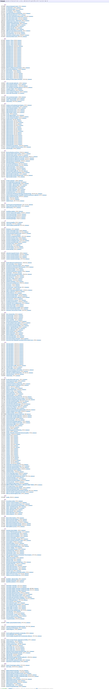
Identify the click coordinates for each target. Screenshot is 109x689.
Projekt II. (8, 437)
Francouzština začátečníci (11, 190)
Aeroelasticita (9, 10)
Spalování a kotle (9, 560)
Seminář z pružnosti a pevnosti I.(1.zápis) (14, 540)
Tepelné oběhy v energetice (12, 607)
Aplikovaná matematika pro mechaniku (14, 30)
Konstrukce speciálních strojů (12, 242)
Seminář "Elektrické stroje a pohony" (14, 531)
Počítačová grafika (10, 395)
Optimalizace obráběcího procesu (13, 371)
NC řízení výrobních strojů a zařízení (13, 322)
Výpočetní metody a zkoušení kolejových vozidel (16, 651)
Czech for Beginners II (10, 90)
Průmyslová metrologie (11, 477)
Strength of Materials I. (11, 563)
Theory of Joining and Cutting (12, 615)
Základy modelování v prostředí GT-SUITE (15, 673)
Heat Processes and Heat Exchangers (14, 204)
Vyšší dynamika (9, 654)
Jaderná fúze (9, 223)
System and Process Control (12, 573)
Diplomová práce (9, 121)
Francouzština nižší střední (11, 186)
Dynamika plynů (9, 148)
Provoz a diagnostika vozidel (12, 473)
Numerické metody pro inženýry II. (13, 338)
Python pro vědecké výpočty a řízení (13, 493)
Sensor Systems (9, 541)
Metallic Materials (10, 293)
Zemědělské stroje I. (10, 685)
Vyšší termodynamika (10, 658)
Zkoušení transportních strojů (12, 686)
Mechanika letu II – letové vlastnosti (13, 287)
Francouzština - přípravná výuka (12, 185)
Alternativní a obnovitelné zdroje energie (15, 16)
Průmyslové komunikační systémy (13, 480)
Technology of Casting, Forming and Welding (15, 598)
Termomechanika (10, 613)
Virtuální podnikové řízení (11, 644)
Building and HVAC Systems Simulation (14, 79)
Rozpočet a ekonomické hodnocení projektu (15, 505)
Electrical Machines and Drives (12, 152)
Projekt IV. (8, 461)
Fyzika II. (8, 199)
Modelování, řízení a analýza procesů (14, 303)
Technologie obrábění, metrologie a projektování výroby (18, 588)
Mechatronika (9, 288)
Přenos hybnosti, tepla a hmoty (12, 483)
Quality (7, 497)
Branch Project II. (9, 73)
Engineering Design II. (11, 166)
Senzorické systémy (10, 543)
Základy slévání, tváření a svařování (13, 679)
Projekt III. (8, 455)
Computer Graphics (10, 88)
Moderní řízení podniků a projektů (13, 307)
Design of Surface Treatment (12, 118)
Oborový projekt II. (10, 343)
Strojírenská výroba (10, 565)
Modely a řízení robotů (11, 306)
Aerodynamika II (9, 7)
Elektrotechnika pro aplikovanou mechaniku (15, 158)
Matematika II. (9, 272)
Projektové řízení (10, 470)
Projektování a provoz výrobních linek (14, 466)
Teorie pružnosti (9, 601)
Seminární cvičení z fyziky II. (12, 530)
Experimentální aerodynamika (12, 173)
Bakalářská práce (10, 46)
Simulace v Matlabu (10, 547)
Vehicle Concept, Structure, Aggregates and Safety (17, 639)
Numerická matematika (11, 337)
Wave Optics (9, 666)
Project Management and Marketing (14, 430)
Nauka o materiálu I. (10, 319)
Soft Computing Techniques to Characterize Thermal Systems (19, 554)
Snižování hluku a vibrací (11, 552)
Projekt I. (8, 431)
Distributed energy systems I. (12, 145)
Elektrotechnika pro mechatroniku (13, 160)
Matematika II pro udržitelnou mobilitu (14, 274)
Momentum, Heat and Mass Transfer (14, 310)
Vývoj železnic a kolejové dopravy (13, 661)
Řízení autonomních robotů (11, 520)
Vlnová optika (9, 645)
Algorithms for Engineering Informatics (14, 13)
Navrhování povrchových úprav (12, 321)
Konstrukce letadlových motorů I (13, 240)
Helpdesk (10, 688)
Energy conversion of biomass (12, 165)
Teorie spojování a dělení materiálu (13, 604)
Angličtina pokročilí (10, 27)
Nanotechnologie (10, 315)
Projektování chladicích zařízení (13, 467)
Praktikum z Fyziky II (10, 412)
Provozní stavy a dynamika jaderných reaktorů (15, 476)
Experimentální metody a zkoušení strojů (14, 175)
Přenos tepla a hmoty (10, 486)
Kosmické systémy (10, 247)
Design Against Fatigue (11, 115)
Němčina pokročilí (10, 331)
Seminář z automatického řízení (13, 533)
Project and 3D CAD (10, 425)
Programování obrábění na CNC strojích (14, 422)
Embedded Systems (10, 162)
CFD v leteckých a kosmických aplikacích (14, 87)
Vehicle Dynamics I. (10, 641)
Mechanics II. (9, 284)
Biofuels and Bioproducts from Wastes (14, 67)
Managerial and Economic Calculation (14, 271)
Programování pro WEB (11, 424)
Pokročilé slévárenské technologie (13, 404)
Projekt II (8, 435)
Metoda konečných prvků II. (12, 295)
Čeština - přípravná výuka (11, 99)
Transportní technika (10, 618)
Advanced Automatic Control (12, 6)
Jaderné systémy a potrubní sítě (13, 225)
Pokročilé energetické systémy (12, 401)
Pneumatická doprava (10, 393)
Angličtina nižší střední (11, 26)
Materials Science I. (10, 277)
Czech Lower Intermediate (12, 93)
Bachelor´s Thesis (10, 40)
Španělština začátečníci (11, 581)
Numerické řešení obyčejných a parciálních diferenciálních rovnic (19, 340)
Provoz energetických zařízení (12, 474)
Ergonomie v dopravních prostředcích (14, 172)
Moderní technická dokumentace (13, 308)
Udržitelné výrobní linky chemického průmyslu (15, 626)
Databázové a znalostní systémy (13, 106)
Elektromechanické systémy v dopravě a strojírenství (17, 156)
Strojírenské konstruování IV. (12, 569)
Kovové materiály (10, 249)
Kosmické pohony (10, 246)
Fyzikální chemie (9, 200)
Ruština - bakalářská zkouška (12, 506)
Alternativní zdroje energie (12, 17)
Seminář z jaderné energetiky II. (13, 534)
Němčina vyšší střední (10, 332)
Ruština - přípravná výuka (11, 508)
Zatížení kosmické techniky (12, 682)
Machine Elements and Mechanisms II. (14, 262)
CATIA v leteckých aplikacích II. (12, 83)
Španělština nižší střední (11, 580)
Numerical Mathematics (11, 335)
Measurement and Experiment (12, 282)
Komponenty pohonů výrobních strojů (14, 233)
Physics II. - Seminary (10, 388)
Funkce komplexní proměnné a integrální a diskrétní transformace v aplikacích (22, 195)
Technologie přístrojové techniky (13, 592)
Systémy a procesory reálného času (13, 575)
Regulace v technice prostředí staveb (14, 504)
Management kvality (10, 268)
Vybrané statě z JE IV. (10, 648)
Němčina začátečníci (10, 334)
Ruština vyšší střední (10, 512)
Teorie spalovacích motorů (11, 602)
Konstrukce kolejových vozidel (12, 239)
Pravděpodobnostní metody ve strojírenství (15, 414)
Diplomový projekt (10, 135)
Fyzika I (7, 197)
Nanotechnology (9, 318)
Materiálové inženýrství (11, 275)
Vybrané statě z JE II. (10, 647)
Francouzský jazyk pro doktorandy (13, 182)
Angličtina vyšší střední (11, 29)
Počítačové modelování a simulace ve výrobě (15, 398)
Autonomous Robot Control (11, 36)
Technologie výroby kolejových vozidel (14, 595)
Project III (8, 428)
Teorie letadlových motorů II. (12, 600)
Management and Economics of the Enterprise (16, 267)
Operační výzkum (10, 368)
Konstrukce (8, 234)
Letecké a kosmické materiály (12, 256)
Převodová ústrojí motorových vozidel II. (14, 487)
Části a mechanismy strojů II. (12, 97)
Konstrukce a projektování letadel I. (13, 236)
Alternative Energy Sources (12, 14)
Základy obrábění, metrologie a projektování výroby (17, 674)
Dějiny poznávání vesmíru (11, 109)
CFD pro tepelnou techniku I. (12, 86)
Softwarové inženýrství (11, 557)
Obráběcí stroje (9, 367)
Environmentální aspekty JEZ (12, 171)
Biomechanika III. (9, 72)
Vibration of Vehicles (10, 642)
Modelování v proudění (11, 304)
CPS (36, 688)
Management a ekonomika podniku (13, 265)
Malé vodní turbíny (10, 264)
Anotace (24, 6)
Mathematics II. (9, 280)
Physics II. (8, 386)
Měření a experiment (10, 291)
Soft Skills (8, 556)
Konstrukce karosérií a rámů (12, 237)
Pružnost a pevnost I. (10, 481)
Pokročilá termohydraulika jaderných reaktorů (16, 399)
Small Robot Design (10, 550)
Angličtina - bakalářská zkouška (12, 23)
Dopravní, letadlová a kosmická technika (14, 147)
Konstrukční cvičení (10, 243)
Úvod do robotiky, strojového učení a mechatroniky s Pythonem (19, 636)
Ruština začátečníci (10, 514)
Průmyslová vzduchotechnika (12, 479)
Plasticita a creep (10, 391)
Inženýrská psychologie (11, 217)
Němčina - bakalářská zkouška (12, 327)
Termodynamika (9, 611)
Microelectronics (9, 298)
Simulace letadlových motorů (12, 544)
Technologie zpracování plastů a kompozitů (15, 597)
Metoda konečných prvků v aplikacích (14, 297)
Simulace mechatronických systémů (13, 546)
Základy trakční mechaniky (11, 680)
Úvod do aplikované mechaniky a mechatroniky (16, 633)
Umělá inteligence (10, 629)
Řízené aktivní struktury (11, 517)
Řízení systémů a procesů (11, 526)
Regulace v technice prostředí (12, 502)
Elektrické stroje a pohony (11, 155)
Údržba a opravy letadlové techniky (13, 622)
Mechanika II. (9, 285)
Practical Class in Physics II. (11, 406)
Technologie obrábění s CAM (12, 591)
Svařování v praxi (9, 570)
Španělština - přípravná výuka (12, 578)
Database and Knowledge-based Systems (15, 105)
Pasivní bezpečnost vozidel (12, 380)
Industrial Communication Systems (13, 212)
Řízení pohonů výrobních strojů (12, 522)
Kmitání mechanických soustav (12, 230)
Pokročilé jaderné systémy (11, 402)
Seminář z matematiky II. (11, 537)
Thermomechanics (10, 617)
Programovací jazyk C (10, 419)
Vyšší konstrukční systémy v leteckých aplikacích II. (16, 657)
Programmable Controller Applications (14, 415)
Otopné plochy (9, 375)
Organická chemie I (10, 374)
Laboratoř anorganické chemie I (13, 253)
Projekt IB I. (8, 434)
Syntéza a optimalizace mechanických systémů (16, 572)
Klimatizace (8, 229)
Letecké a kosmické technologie (13, 258)
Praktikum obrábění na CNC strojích (13, 411)
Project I (8, 427)
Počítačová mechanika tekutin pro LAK (14, 396)
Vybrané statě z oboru (10, 649)
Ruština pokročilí (9, 511)
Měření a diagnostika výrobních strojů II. (14, 290)
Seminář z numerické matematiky (13, 539)
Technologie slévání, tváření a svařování (14, 594)
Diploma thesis (9, 119)
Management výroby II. (11, 269)
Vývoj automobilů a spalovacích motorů (14, 660)
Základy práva (9, 677)
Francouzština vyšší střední (12, 189)
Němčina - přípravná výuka (11, 328)
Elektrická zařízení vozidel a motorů (13, 153)
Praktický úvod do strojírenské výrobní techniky (16, 409)
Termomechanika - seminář (12, 614)
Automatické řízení (10, 33)
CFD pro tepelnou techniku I (12, 84)
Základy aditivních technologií (12, 670)
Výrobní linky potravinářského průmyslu (14, 652)
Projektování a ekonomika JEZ (12, 464)
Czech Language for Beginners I (13, 91)
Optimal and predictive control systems (14, 369)
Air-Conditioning (9, 12)
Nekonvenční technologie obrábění (13, 325)
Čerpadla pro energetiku (11, 98)
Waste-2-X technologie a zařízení (13, 665)
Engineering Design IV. (11, 168)
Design (7, 113)
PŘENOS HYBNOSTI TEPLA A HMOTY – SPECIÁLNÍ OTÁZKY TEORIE (20, 484)
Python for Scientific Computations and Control (16, 492)
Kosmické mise (9, 245)
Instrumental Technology (11, 214)
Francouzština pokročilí (11, 187)
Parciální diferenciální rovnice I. (13, 379)
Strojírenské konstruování (11, 566)
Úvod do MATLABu (10, 634)
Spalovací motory (9, 559)
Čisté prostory (9, 101)
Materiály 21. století (10, 278)
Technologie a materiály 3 (11, 587)
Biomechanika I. (9, 70)
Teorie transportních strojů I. (12, 605)
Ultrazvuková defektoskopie (12, 627)
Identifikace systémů (10, 211)
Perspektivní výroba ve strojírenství (13, 385)
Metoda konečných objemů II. (12, 294)
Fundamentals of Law (10, 192)
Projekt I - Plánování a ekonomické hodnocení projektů (17, 432)
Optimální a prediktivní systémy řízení (14, 372)
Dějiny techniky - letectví (11, 112)
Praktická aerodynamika (11, 408)
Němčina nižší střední (10, 330)
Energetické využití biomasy (12, 163)
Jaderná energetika (10, 222)
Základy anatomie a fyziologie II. (13, 672)
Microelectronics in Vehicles (12, 300)
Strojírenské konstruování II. (12, 567)
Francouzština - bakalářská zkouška (13, 183)
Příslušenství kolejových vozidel (13, 489)
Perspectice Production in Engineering (14, 383)
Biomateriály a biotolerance (12, 69)
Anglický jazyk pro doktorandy (12, 22)
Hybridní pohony (9, 207)
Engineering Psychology (11, 169)
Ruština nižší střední (10, 509)
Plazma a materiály (10, 392)
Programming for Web (11, 418)
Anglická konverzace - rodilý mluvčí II (14, 20)
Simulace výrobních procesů (12, 549)
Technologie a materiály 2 (11, 585)
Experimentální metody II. (11, 176)
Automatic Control (10, 32)
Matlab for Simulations (11, 281)
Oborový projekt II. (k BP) (11, 365)
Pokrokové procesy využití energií (13, 405)
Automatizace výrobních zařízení (13, 35)
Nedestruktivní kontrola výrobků (13, 324)
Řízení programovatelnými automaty (13, 523)
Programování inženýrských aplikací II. (14, 421)
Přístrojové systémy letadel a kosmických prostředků (17, 490)
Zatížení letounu (9, 683)
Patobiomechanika (10, 382)
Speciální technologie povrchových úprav (14, 562)
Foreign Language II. (10, 180)
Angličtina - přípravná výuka (12, 25)
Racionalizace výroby (10, 501)
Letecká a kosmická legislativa (12, 254)
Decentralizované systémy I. (12, 108)
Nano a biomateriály (10, 314)
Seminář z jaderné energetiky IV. (13, 536)
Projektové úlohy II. (10, 471)
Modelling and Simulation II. (12, 301)
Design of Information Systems (12, 116)
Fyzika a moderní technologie (12, 196)
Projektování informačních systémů (13, 468)
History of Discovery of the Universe (13, 206)
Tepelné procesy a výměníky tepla (13, 610)
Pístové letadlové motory (11, 389)
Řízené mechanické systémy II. (12, 519)
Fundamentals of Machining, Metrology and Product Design (18, 193)
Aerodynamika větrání (11, 9)
